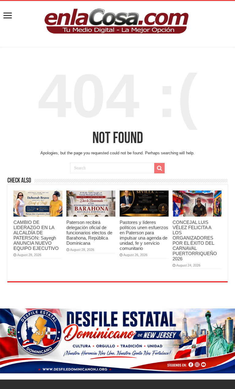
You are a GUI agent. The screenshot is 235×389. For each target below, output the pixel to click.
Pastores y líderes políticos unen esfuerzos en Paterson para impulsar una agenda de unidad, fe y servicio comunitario (144, 235)
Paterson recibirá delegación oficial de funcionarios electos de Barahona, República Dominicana (89, 233)
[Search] (159, 168)
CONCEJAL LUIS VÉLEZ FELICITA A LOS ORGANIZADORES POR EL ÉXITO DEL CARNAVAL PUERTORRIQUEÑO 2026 (195, 240)
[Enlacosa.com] (117, 22)
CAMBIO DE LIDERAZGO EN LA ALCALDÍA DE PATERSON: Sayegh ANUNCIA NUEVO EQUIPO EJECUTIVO (36, 235)
